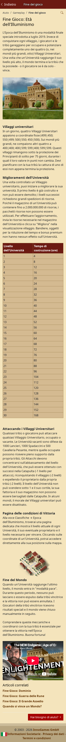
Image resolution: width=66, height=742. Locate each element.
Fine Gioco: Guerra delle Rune (23, 696)
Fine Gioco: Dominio (17, 691)
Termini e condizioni (37, 738)
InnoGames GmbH (46, 730)
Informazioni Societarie (23, 734)
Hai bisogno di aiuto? (44, 717)
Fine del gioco (37, 12)
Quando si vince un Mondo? (22, 706)
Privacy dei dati (53, 734)
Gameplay (19, 12)
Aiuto (6, 12)
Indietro (9, 4)
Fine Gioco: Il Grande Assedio (23, 701)
